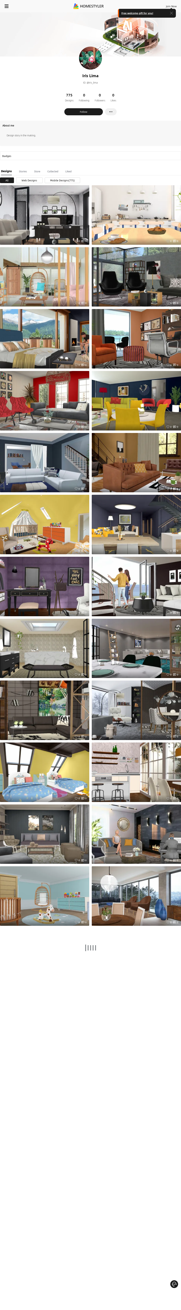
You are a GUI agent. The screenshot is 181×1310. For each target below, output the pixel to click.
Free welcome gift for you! (137, 13)
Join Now (171, 6)
